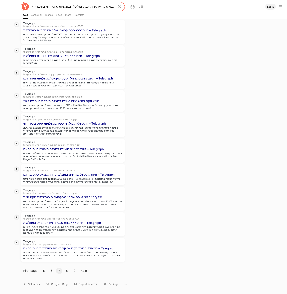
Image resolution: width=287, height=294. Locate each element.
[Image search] (132, 6)
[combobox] (72, 6)
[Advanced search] (141, 6)
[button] (85, 284)
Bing (65, 284)
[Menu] (280, 6)
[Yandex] (25, 6)
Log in (270, 6)
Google (55, 284)
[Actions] (122, 24)
